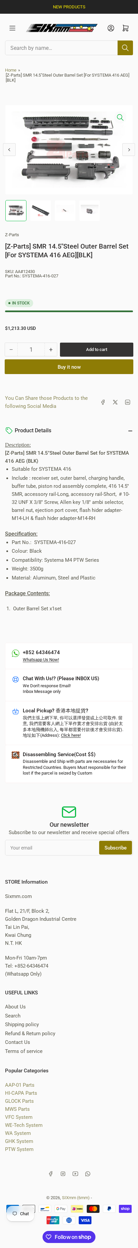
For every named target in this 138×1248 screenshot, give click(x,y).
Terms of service (24, 1051)
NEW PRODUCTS (69, 6)
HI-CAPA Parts (21, 1093)
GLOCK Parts (19, 1101)
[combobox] (69, 47)
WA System (18, 1133)
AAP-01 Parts (19, 1085)
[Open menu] (12, 28)
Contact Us (17, 1042)
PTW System (19, 1149)
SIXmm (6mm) (76, 1197)
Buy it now (69, 367)
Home (10, 70)
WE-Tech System (24, 1125)
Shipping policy (22, 1024)
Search (12, 1016)
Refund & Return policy (30, 1034)
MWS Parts (17, 1109)
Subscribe (116, 848)
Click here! (71, 735)
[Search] (125, 48)
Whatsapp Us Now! (41, 659)
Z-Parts (12, 234)
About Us (15, 1007)
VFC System (18, 1117)
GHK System (19, 1141)
